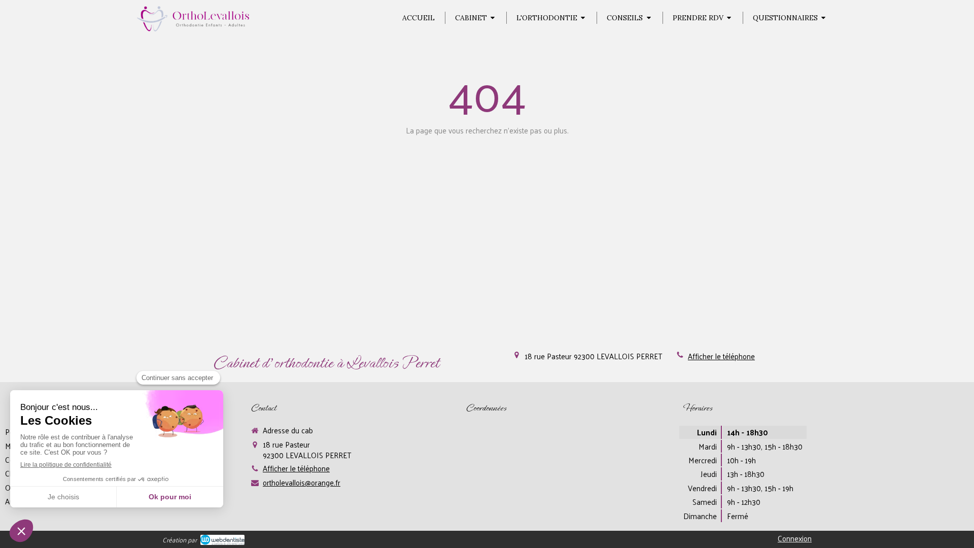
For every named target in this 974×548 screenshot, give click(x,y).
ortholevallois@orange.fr (301, 482)
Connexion (795, 538)
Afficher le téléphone (721, 356)
